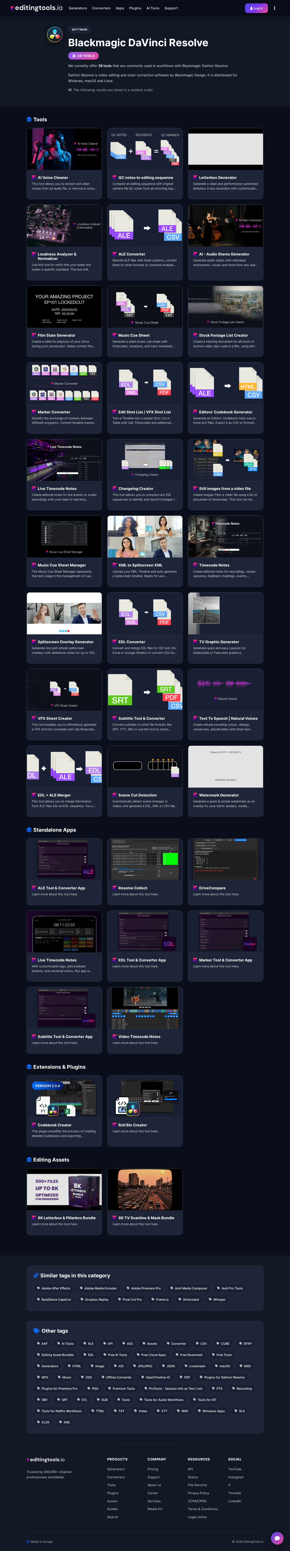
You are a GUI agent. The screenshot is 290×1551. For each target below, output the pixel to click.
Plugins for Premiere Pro (60, 1388)
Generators (50, 1366)
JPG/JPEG (145, 1366)
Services (154, 1501)
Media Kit (155, 1509)
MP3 (45, 1377)
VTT (164, 1411)
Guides (112, 1509)
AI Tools (68, 1343)
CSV (203, 1343)
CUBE (225, 1343)
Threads (234, 1493)
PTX (219, 1388)
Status (193, 1477)
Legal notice (197, 1517)
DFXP (248, 1343)
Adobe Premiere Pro (146, 1288)
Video (143, 1411)
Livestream (197, 1366)
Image (99, 1366)
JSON (171, 1366)
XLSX (45, 1422)
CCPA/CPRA (197, 1501)
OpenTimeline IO (158, 1377)
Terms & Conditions (203, 1509)
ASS (130, 1343)
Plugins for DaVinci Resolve (224, 1377)
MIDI (247, 1366)
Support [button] (171, 8)
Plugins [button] (135, 8)
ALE (91, 1343)
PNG (95, 1388)
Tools (126, 1400)
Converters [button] (101, 8)
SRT (65, 1400)
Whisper (219, 1299)
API (110, 1343)
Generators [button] (78, 8)
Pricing (153, 1469)
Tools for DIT (207, 1400)
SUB (104, 1400)
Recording (244, 1388)
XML (67, 1422)
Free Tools (224, 1355)
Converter (178, 1343)
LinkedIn (234, 1501)
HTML (76, 1366)
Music (66, 1377)
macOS (225, 1366)
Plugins (112, 1493)
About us (154, 1485)
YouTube (234, 1469)
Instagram (236, 1477)
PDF (187, 1377)
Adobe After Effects (56, 1288)
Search (112, 1517)
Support (154, 1477)
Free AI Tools (117, 1355)
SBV (45, 1400)
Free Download (191, 1355)
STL (84, 1400)
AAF (45, 1343)
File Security (197, 1485)
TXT (121, 1411)
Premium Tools (124, 1388)
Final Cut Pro (132, 1299)
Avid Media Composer (191, 1288)
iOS (121, 1366)
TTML (100, 1411)
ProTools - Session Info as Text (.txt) (175, 1388)
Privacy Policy (198, 1493)
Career (153, 1493)
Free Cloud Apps (153, 1355)
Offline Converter (119, 1377)
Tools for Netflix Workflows (62, 1411)
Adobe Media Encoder (100, 1288)
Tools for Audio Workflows (163, 1400)
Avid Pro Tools (232, 1288)
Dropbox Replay (96, 1299)
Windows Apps (214, 1411)
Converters (116, 1477)
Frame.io (162, 1299)
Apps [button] (120, 8)
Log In (258, 8)
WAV (185, 1411)
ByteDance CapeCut (56, 1299)
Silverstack (191, 1299)
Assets (152, 1343)
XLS (242, 1411)
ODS (89, 1377)
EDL (91, 1355)
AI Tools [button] (152, 8)
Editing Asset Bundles (58, 1355)
